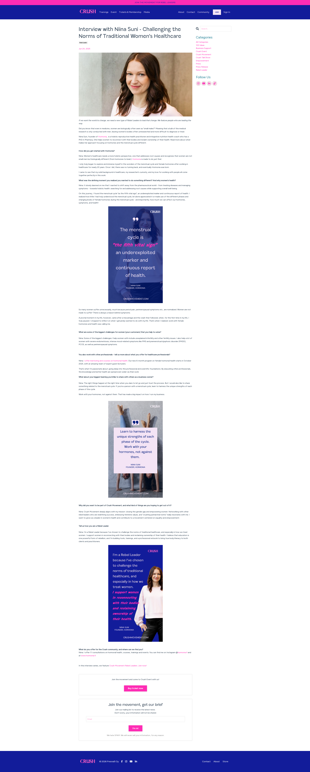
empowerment (202, 61)
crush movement (203, 54)
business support (203, 48)
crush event (201, 51)
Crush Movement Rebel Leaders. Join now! (128, 665)
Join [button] (217, 12)
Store (225, 761)
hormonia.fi (182, 652)
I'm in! (135, 728)
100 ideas (200, 45)
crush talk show (203, 57)
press (198, 64)
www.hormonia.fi (88, 655)
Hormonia (102, 136)
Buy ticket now (135, 688)
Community (203, 12)
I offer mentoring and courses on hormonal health (106, 361)
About (181, 12)
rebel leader (83, 42)
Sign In (226, 12)
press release (202, 67)
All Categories (202, 42)
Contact (191, 12)
